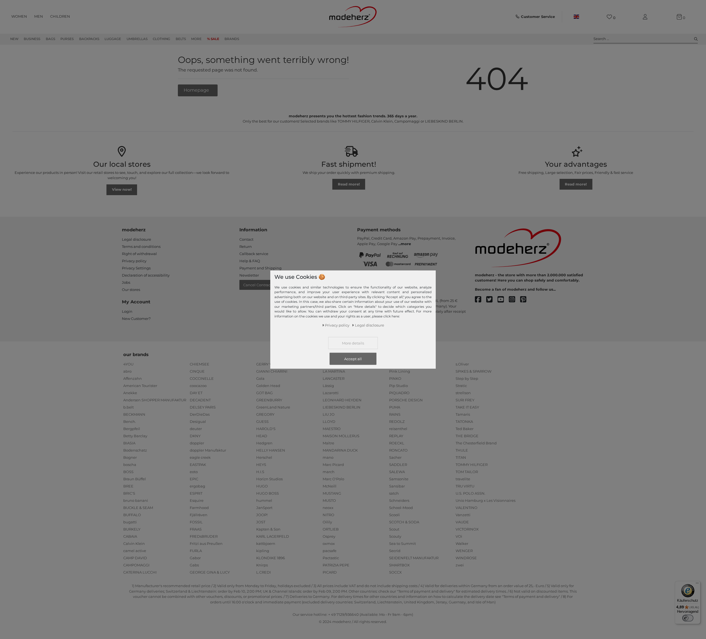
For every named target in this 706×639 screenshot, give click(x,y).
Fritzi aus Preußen (206, 543)
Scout (394, 529)
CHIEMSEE (199, 364)
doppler (197, 443)
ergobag (197, 486)
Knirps (262, 565)
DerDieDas (200, 414)
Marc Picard (333, 464)
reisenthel (398, 428)
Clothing (161, 39)
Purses (67, 39)
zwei (460, 565)
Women (19, 16)
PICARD (330, 572)
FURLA (196, 550)
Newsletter (249, 275)
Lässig (328, 385)
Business (32, 39)
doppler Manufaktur (208, 450)
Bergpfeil (131, 428)
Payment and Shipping (260, 268)
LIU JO (329, 414)
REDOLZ (397, 421)
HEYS (261, 464)
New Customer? (136, 318)
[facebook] (480, 300)
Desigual (198, 421)
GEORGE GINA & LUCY (210, 572)
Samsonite (398, 479)
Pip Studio (398, 385)
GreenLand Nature (273, 407)
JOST (260, 522)
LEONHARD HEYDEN (342, 400)
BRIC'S (129, 493)
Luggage (113, 39)
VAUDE (462, 522)
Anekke (130, 393)
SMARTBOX (399, 565)
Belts (181, 39)
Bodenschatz (135, 450)
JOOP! (262, 515)
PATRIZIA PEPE (336, 565)
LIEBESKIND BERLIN (341, 407)
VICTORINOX (467, 529)
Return (245, 246)
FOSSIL (196, 522)
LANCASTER (333, 378)
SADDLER (398, 464)
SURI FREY (465, 400)
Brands (231, 39)
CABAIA (130, 536)
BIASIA (129, 443)
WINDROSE (466, 558)
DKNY (195, 436)
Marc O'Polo (333, 479)
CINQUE (197, 371)
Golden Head (268, 385)
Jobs (126, 282)
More (196, 39)
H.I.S (260, 472)
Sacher (395, 457)
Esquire (197, 500)
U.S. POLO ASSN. (470, 493)
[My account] (646, 17)
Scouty (395, 536)
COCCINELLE (202, 378)
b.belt (128, 407)
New (14, 39)
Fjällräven (198, 515)
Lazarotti (331, 393)
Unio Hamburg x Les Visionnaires (485, 500)
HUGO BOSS (267, 493)
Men (38, 16)
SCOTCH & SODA (404, 522)
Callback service (253, 253)
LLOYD (329, 421)
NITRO (328, 515)
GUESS (262, 421)
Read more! (349, 184)
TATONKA (464, 421)
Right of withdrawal (139, 253)
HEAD (261, 436)
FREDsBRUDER (204, 536)
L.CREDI (263, 572)
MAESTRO (332, 428)
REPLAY (396, 436)
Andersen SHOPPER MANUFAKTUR (154, 400)
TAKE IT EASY (467, 407)
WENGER (464, 550)
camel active (134, 550)
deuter (196, 428)
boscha (129, 464)
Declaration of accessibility (146, 275)
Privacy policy (134, 261)
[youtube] (503, 300)
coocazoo (198, 385)
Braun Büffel (134, 479)
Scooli (394, 515)
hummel (264, 500)
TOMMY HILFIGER (472, 464)
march (329, 472)
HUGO (262, 486)
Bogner (130, 457)
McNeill (329, 486)
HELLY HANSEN (270, 450)
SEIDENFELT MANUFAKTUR (413, 558)
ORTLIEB (331, 529)
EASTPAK (198, 464)
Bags (50, 39)
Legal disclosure (136, 239)
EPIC (194, 479)
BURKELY (131, 529)
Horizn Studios (269, 479)
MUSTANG (332, 493)
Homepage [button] (197, 90)
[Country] (576, 17)
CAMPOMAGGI (136, 565)
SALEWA (397, 472)
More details (353, 343)
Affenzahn (132, 378)
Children (60, 16)
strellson (463, 393)
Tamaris (463, 414)
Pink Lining (399, 371)
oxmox (329, 543)
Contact (246, 239)
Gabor (195, 558)
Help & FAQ (249, 261)
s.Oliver (462, 364)
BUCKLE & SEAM (138, 507)
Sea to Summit (402, 543)
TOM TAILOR (467, 472)
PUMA (394, 407)
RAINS (394, 414)
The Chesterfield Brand (476, 443)
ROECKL (396, 443)
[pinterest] (525, 300)
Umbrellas (137, 39)
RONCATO (398, 450)
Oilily (327, 522)
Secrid (394, 550)
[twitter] (492, 300)
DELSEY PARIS (203, 407)
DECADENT (200, 400)
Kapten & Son (268, 529)
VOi (459, 536)
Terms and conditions (141, 246)
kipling (262, 550)
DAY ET (196, 393)
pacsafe (329, 550)
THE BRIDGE (467, 436)
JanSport (264, 507)
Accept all (353, 359)
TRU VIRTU (465, 486)
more (406, 244)
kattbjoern (265, 543)
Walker (462, 543)
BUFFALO (132, 515)
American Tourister (140, 385)
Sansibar (397, 486)
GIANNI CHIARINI (271, 371)
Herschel (264, 457)
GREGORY (265, 414)
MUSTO (329, 500)
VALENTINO (466, 507)
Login (127, 311)
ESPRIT (196, 493)
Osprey (329, 536)
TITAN (461, 457)
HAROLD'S (266, 428)
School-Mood (401, 507)
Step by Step (467, 378)
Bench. (129, 421)
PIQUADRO (399, 393)
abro (127, 371)
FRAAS (196, 529)
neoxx (328, 507)
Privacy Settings (136, 268)
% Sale (213, 39)
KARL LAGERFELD (272, 536)
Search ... (601, 38)
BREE (128, 486)
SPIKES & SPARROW (473, 371)
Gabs (194, 565)
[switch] (687, 618)
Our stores (131, 289)
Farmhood (199, 507)
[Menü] (697, 584)
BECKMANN (134, 414)
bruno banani (135, 500)
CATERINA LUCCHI (140, 572)
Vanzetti (463, 515)
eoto (194, 472)
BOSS (128, 472)
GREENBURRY (269, 400)
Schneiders (399, 500)
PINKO (395, 378)
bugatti (130, 522)
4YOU (128, 364)
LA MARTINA (334, 371)
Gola (260, 378)
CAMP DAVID (135, 558)
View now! (122, 189)
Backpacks (89, 39)
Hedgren (264, 443)
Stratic (461, 385)
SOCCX (395, 572)
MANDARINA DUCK (340, 450)
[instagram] (514, 300)
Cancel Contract (257, 285)
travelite (463, 479)
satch (394, 493)
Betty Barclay (135, 436)
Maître (328, 443)
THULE (462, 450)
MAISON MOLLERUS (341, 436)
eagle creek (200, 457)
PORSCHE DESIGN (406, 400)
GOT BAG (264, 393)
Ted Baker (465, 428)
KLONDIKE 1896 (270, 558)
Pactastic (331, 558)
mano (328, 457)
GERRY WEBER (270, 364)
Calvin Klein (134, 543)
